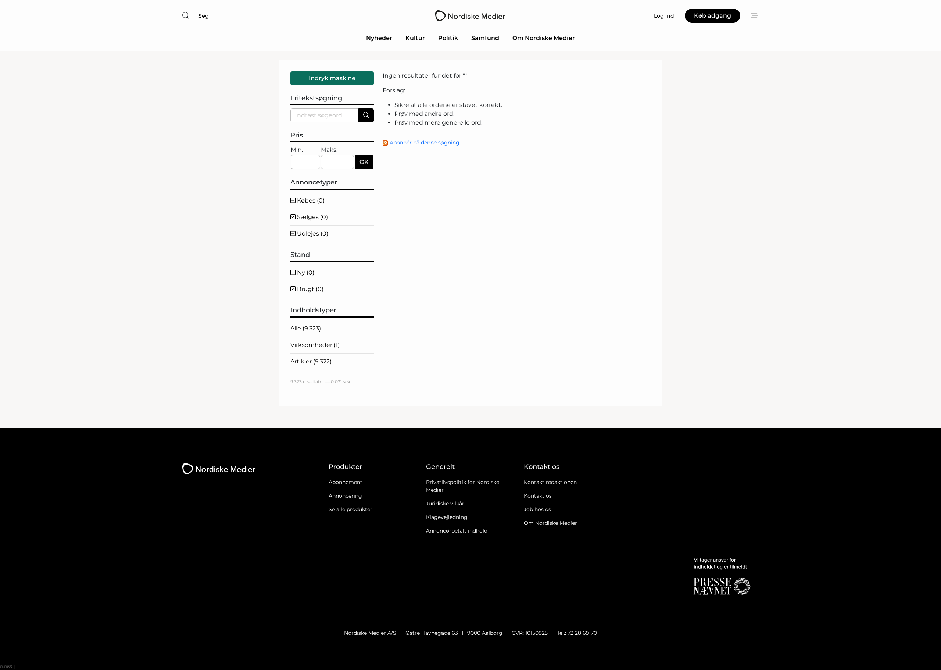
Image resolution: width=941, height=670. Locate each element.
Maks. (329, 149)
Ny (305, 272)
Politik (448, 38)
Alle (305, 328)
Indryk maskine (332, 78)
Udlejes (312, 233)
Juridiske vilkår (445, 503)
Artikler (311, 361)
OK (364, 161)
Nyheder (379, 38)
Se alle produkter (350, 509)
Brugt (309, 289)
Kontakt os (538, 495)
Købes (310, 200)
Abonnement (345, 482)
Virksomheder (315, 344)
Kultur (415, 38)
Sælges (312, 217)
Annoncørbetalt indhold (456, 530)
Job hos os (537, 509)
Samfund (485, 38)
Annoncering (345, 495)
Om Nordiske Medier (543, 38)
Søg (203, 15)
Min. (297, 149)
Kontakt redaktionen (550, 482)
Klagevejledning (447, 517)
